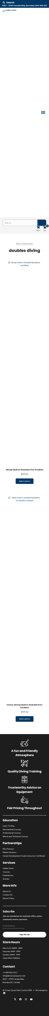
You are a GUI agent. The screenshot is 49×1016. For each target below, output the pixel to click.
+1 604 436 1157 (10, 972)
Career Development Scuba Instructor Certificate (24, 856)
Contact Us (8, 895)
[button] (8, 3)
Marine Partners (9, 852)
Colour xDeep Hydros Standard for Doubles (24, 706)
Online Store (8, 868)
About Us (7, 891)
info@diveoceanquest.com (14, 976)
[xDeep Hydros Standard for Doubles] (24, 363)
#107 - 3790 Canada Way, (13, 979)
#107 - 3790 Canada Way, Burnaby (18, 5)
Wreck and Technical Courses (15, 836)
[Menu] (43, 112)
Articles (6, 879)
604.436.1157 (41, 5)
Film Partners (8, 849)
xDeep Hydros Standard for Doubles (24, 469)
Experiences (8, 875)
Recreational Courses (12, 829)
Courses (6, 872)
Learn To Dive (8, 826)
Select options (24, 481)
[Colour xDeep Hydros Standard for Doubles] (24, 599)
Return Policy (8, 898)
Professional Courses (12, 833)
